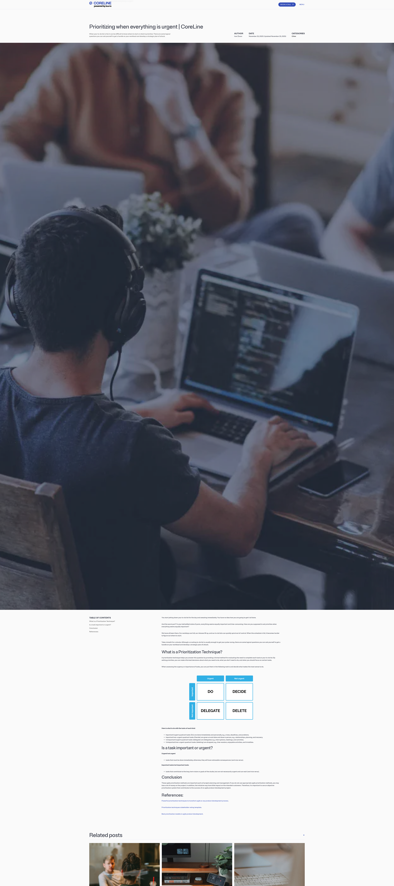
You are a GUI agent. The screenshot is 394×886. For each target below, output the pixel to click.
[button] (302, 4)
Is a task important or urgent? (100, 625)
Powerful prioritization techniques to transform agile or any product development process (195, 801)
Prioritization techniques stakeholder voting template (181, 807)
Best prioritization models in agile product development (182, 814)
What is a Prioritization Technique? (102, 621)
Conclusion (93, 628)
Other (294, 36)
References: (93, 632)
